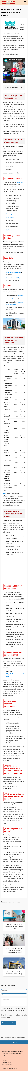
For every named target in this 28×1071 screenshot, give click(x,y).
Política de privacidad (7, 1064)
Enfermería (9, 230)
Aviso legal (4, 1060)
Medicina (20, 182)
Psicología (9, 214)
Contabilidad (10, 299)
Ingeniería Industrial (12, 278)
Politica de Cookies (6, 1062)
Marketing (20, 295)
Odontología (10, 217)
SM (16, 1068)
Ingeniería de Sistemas (13, 272)
